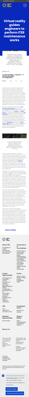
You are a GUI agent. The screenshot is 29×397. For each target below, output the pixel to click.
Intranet (4, 360)
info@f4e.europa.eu (21, 347)
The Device (5, 310)
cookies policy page (11, 378)
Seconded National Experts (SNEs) (7, 286)
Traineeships (6, 289)
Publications (20, 323)
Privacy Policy (6, 359)
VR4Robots (10, 122)
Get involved (6, 321)
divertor (16, 111)
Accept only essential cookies (15, 393)
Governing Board (20, 254)
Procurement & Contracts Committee (21, 262)
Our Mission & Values (6, 248)
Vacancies (5, 279)
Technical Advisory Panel (21, 265)
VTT (10, 123)
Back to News (10, 230)
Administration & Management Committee (21, 258)
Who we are (6, 250)
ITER (3, 309)
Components (8, 77)
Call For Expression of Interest (6, 282)
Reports (19, 325)
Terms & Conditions (5, 356)
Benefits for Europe (20, 311)
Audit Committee (20, 268)
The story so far (7, 312)
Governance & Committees (21, 251)
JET (10, 174)
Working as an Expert (6, 298)
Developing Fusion (20, 281)
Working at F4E (7, 278)
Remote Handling (8, 76)
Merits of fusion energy (21, 278)
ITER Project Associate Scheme (6, 295)
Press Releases (21, 322)
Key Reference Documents (6, 252)
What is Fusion (21, 276)
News (18, 321)
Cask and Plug (8, 75)
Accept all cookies (12, 389)
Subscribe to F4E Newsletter (20, 349)
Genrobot (20, 160)
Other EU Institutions (5, 301)
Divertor (18, 75)
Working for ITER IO (7, 291)
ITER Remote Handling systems (12, 107)
